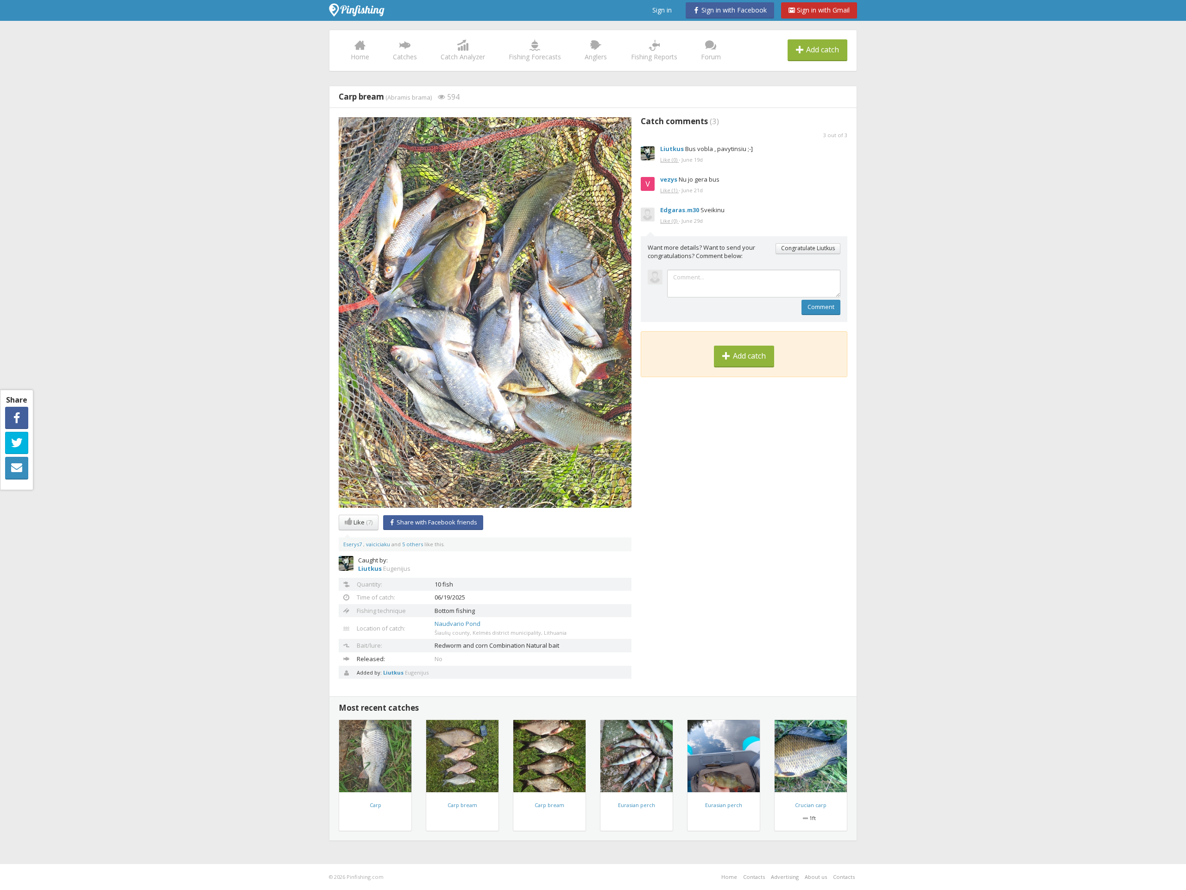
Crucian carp (810, 805)
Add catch (821, 49)
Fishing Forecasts (535, 56)
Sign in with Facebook (733, 10)
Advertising (785, 876)
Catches (405, 56)
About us (816, 876)
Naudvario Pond (457, 623)
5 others (412, 544)
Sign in (662, 10)
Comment (820, 307)
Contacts (754, 876)
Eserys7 (353, 544)
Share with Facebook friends (436, 522)
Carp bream (462, 805)
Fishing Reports (654, 56)
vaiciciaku (378, 544)
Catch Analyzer (463, 56)
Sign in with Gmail (822, 10)
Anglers (596, 56)
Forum (711, 56)
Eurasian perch (636, 805)
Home (360, 56)
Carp (375, 805)
